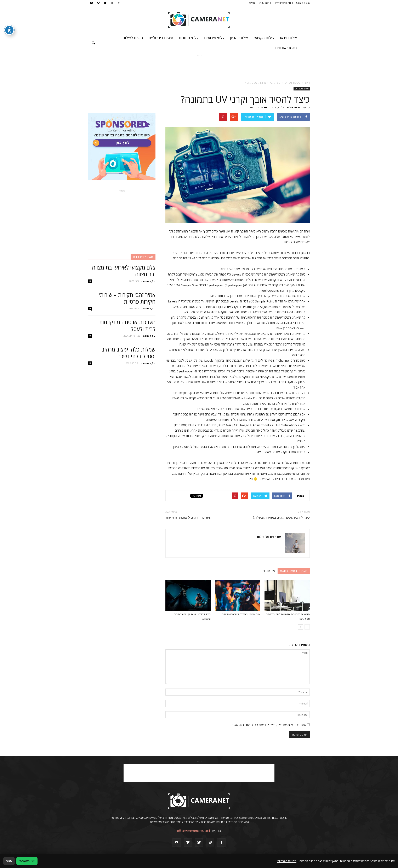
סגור (9, 861)
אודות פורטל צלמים (284, 2)
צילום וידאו (288, 37)
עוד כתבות (268, 571)
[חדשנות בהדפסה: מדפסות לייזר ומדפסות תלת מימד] (287, 595)
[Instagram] (112, 3)
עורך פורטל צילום (296, 107)
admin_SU (149, 281)
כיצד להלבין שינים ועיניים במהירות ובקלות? (281, 517)
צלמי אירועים (214, 37)
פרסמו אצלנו (265, 2)
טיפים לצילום (133, 37)
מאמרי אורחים (286, 47)
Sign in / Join (303, 2)
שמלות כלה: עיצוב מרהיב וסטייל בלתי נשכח (128, 353)
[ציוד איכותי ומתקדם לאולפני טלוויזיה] (237, 595)
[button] (93, 43)
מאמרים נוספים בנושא (293, 571)
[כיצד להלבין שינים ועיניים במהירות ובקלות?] (188, 595)
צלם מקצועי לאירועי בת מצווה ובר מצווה (123, 271)
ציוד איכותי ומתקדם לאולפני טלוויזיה (241, 614)
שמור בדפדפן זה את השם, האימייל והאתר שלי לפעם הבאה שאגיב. (268, 725)
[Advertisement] (199, 67)
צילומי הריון (239, 37)
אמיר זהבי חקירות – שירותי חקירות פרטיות (127, 298)
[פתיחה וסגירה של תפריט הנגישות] (9, 30)
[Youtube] (91, 3)
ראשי (307, 82)
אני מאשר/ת (27, 861)
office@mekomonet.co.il (193, 831)
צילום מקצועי (264, 37)
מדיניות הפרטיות (286, 861)
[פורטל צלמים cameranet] (199, 19)
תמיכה (252, 2)
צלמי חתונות (188, 37)
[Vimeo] (98, 3)
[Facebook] (119, 3)
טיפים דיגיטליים (161, 37)
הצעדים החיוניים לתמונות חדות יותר (188, 517)
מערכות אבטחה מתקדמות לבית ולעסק (127, 325)
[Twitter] (105, 3)
